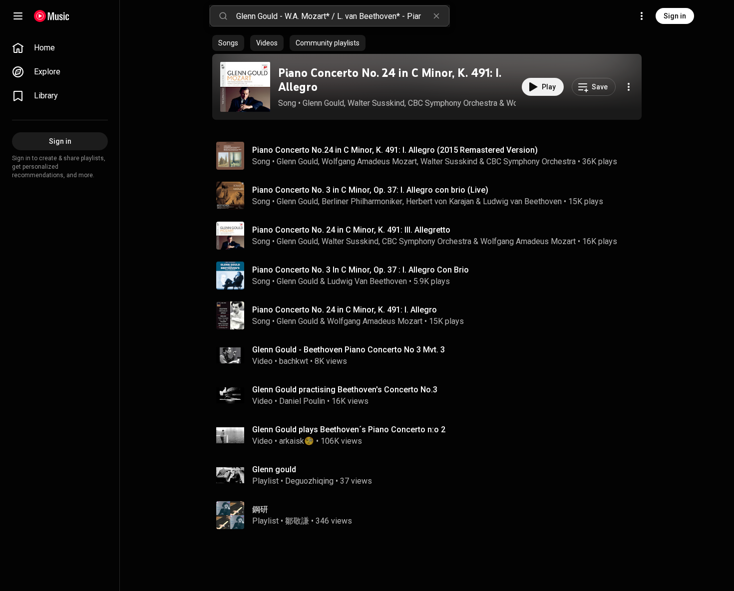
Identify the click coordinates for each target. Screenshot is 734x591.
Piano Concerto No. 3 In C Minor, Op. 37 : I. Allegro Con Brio (360, 270)
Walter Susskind (376, 103)
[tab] (228, 43)
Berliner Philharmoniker (362, 201)
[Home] (51, 16)
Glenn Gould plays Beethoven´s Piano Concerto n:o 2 (348, 429)
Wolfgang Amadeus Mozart (369, 161)
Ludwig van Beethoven (522, 201)
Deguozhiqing (309, 481)
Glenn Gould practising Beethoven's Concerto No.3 (344, 389)
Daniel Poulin (302, 401)
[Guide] (18, 16)
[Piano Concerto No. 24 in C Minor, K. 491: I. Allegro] (245, 87)
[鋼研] (431, 515)
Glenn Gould (323, 103)
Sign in (675, 16)
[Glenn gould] (431, 475)
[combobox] (342, 16)
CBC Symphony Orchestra (452, 103)
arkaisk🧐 (296, 441)
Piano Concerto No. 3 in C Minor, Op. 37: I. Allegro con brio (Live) (370, 190)
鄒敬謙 (297, 521)
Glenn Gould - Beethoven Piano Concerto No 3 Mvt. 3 (348, 349)
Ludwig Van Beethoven (367, 281)
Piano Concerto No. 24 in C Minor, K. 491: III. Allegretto (351, 230)
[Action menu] (629, 87)
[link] (60, 48)
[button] (245, 87)
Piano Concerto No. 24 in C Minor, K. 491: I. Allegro (389, 79)
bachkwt (293, 361)
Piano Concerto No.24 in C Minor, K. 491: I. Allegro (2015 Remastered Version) (395, 150)
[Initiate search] (223, 16)
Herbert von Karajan (440, 201)
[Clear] (436, 16)
